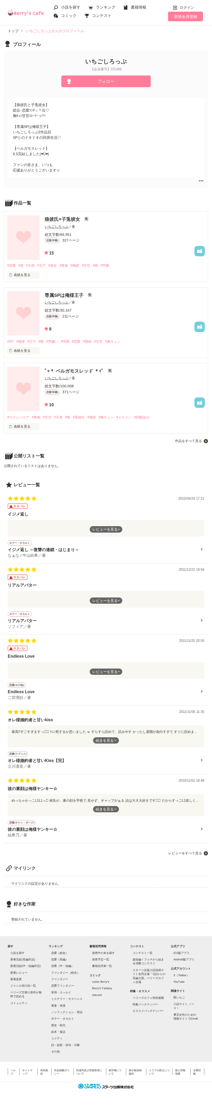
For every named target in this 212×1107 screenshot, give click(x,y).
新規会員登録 (185, 16)
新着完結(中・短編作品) (25, 965)
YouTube (179, 981)
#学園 (105, 265)
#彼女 (52, 265)
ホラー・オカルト (62, 1018)
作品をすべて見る (188, 441)
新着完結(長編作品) (22, 959)
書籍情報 (138, 7)
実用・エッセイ (61, 992)
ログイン (187, 7)
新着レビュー (18, 972)
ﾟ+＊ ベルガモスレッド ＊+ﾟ (75, 371)
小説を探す (70, 7)
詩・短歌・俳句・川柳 (65, 1045)
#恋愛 (11, 265)
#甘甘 (86, 265)
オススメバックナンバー (148, 1010)
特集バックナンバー (145, 1004)
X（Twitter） (181, 975)
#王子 (41, 265)
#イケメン (124, 417)
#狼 (95, 265)
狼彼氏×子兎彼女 (63, 219)
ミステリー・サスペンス (66, 998)
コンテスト (101, 15)
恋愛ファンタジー (62, 985)
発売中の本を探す (103, 952)
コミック (69, 15)
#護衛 (87, 341)
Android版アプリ (183, 959)
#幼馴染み (141, 417)
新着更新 (16, 979)
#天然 (30, 265)
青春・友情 (58, 1005)
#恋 (21, 265)
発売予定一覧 (100, 959)
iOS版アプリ (181, 952)
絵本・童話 (58, 1031)
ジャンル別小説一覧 (23, 985)
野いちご (179, 997)
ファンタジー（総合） (65, 972)
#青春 (63, 265)
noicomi (97, 994)
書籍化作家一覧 (102, 965)
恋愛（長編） (59, 959)
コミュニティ (18, 1003)
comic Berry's (100, 981)
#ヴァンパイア (18, 417)
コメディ (57, 1038)
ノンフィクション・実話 (66, 1012)
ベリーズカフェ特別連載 (148, 997)
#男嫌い (52, 341)
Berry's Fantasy (102, 988)
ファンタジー (59, 979)
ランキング (105, 7)
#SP (10, 341)
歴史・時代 (58, 1025)
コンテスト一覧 (143, 952)
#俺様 (75, 265)
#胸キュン (112, 341)
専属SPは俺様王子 (65, 295)
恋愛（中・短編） (62, 965)
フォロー (106, 81)
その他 (55, 1051)
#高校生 (79, 417)
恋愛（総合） (59, 952)
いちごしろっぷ (56, 227)
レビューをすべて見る (185, 853)
